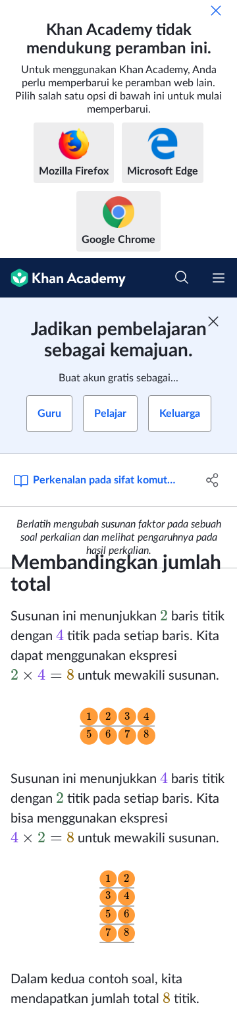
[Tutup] (215, 10)
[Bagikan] (212, 480)
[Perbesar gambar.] (118, 727)
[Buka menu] (218, 278)
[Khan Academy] (63, 278)
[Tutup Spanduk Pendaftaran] (213, 321)
